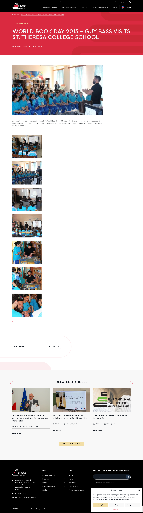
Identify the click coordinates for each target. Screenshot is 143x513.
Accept (100, 505)
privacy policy (110, 482)
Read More (16, 433)
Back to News (22, 23)
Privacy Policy (116, 509)
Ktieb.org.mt (22, 509)
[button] (139, 490)
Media (115, 7)
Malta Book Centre (93, 2)
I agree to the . (105, 482)
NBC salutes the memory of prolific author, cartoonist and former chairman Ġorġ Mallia (30, 418)
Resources (78, 2)
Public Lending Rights (119, 2)
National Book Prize (50, 7)
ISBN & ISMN (106, 2)
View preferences (133, 505)
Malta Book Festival (69, 7)
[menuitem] (126, 7)
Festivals (45, 479)
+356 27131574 (20, 493)
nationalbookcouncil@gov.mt (25, 497)
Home (14, 14)
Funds (84, 7)
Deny (116, 505)
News (70, 2)
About (62, 2)
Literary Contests (99, 7)
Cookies (46, 509)
